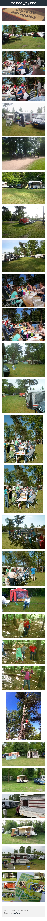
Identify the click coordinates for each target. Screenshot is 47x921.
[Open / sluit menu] (44, 3)
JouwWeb (16, 913)
